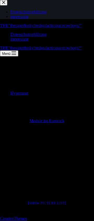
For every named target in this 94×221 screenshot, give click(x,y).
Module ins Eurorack (47, 121)
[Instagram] (2, 209)
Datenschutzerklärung (28, 34)
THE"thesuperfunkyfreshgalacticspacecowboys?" (41, 25)
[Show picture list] (47, 203)
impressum (19, 39)
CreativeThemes (13, 218)
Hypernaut (19, 93)
